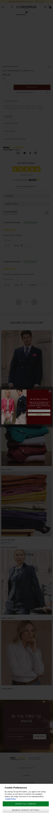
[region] (26, 799)
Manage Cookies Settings (25, 810)
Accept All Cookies (25, 804)
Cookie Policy (10, 799)
